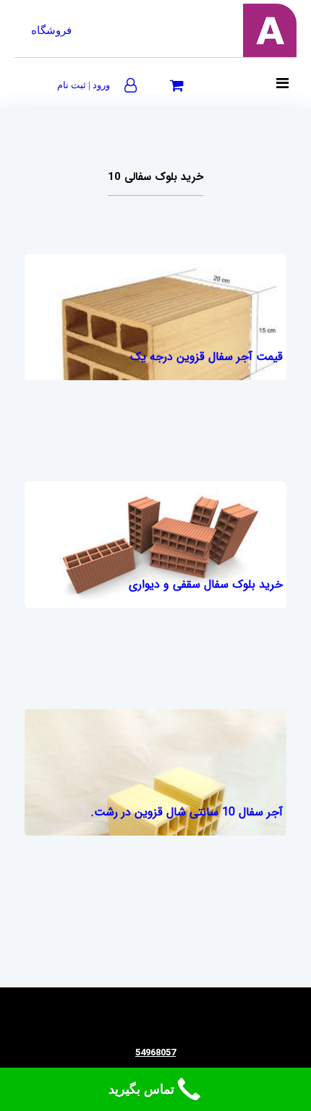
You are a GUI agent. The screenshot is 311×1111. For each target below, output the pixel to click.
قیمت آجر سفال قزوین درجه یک (206, 357)
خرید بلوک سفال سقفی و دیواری (206, 584)
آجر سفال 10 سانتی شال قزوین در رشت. (186, 812)
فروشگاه (51, 30)
